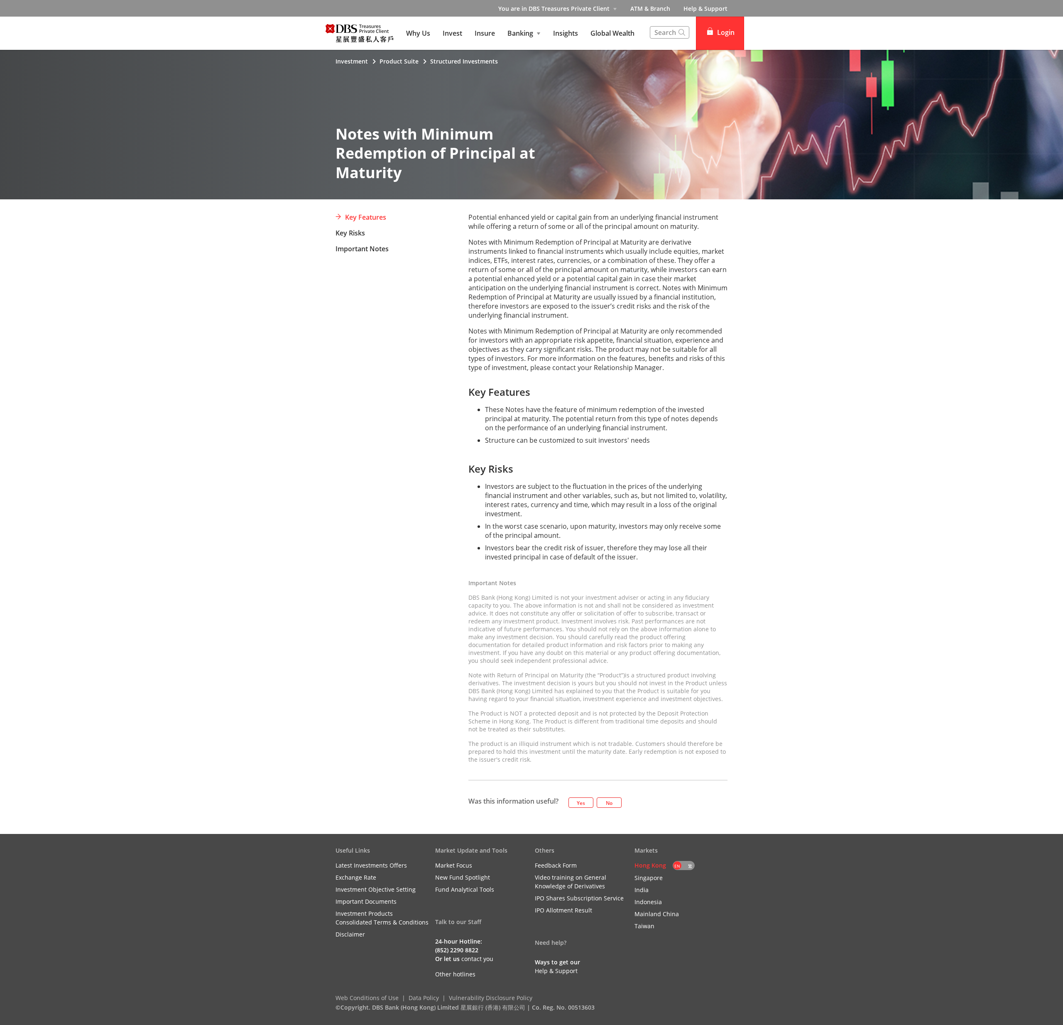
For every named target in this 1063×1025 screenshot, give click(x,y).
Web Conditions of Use (367, 998)
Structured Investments (464, 61)
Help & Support (705, 8)
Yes (581, 803)
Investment (352, 61)
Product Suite (399, 61)
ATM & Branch (650, 8)
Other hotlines (455, 974)
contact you (477, 959)
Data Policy (424, 998)
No (609, 803)
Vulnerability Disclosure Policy (490, 998)
